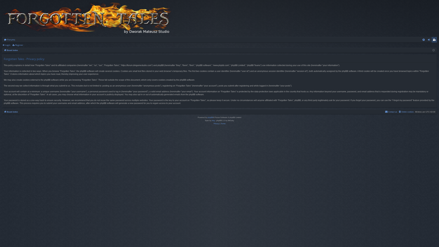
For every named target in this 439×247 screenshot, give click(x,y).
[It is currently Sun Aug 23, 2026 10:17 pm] (433, 50)
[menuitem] (423, 40)
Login (7, 45)
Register (19, 45)
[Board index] (88, 18)
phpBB (210, 117)
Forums (11, 39)
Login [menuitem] (430, 40)
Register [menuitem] (435, 40)
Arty (213, 120)
